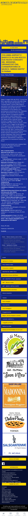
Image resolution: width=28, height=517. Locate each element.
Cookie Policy (18, 482)
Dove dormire (6, 305)
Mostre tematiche (7, 293)
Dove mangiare (6, 301)
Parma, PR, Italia (5, 226)
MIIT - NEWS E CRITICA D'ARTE (11, 286)
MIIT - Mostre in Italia (8, 282)
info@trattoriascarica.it (18, 202)
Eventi (4, 257)
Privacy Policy (11, 482)
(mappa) (10, 164)
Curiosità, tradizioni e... (8, 319)
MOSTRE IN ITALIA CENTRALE (10, 275)
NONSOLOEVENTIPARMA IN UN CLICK (12, 329)
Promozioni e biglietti (7, 268)
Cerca (24, 515)
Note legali (4, 482)
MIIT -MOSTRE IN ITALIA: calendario (12, 279)
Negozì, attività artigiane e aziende (11, 315)
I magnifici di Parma (8, 322)
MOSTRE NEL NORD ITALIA (10, 271)
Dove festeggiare (7, 308)
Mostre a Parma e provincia (9, 289)
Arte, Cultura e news (8, 264)
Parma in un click (7, 326)
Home (3, 515)
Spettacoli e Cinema (8, 261)
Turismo (5, 297)
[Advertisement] (14, 22)
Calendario (17, 515)
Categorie (10, 515)
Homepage (4, 487)
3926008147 (9, 478)
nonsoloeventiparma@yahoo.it (8, 472)
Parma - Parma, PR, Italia (7, 75)
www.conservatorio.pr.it (7, 147)
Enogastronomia (7, 312)
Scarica (8, 200)
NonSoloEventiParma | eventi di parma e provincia (14, 4)
